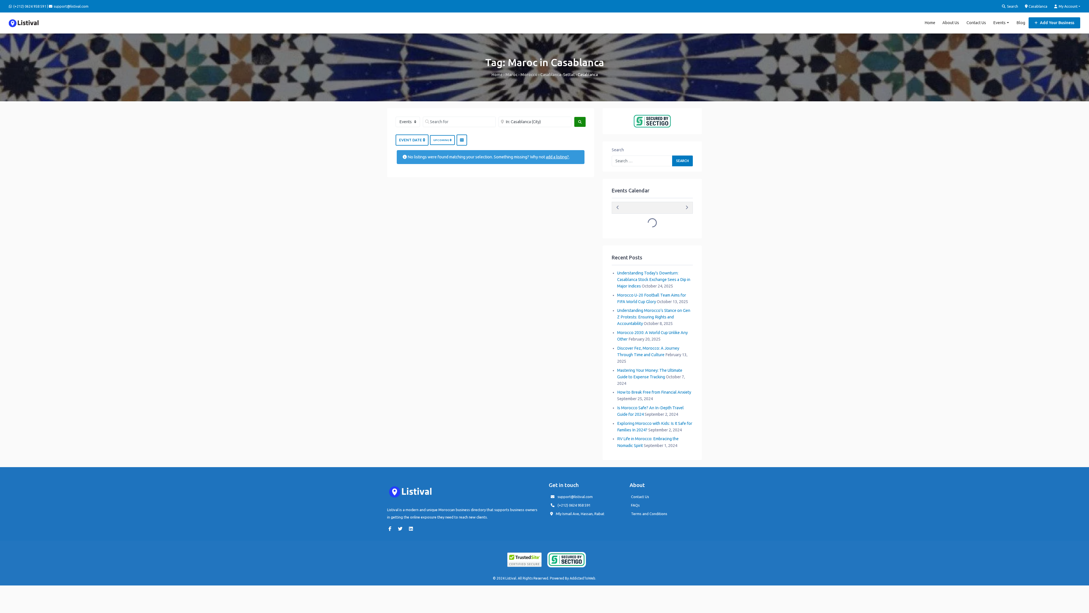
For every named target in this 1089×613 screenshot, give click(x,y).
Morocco (528, 74)
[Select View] (462, 140)
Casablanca (1037, 6)
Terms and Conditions (649, 514)
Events (999, 22)
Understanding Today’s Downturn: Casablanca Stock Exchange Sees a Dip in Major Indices (653, 279)
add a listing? (557, 157)
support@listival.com (575, 497)
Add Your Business (1056, 22)
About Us (950, 22)
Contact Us (976, 22)
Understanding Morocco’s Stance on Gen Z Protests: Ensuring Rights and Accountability (653, 317)
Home (930, 22)
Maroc (511, 74)
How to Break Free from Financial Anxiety (654, 392)
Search (1012, 6)
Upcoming (441, 140)
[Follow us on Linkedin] (412, 528)
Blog (1020, 22)
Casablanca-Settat (557, 74)
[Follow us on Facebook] (391, 528)
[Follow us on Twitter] (401, 528)
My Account (1068, 6)
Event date (411, 140)
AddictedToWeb (582, 578)
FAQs (635, 505)
